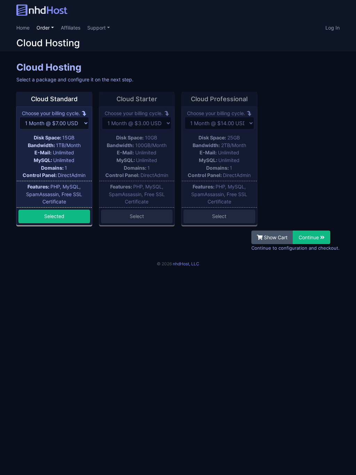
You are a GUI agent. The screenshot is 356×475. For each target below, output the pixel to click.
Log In (332, 28)
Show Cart (275, 237)
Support (97, 28)
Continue (309, 237)
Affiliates (70, 28)
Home (23, 28)
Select (137, 216)
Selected (54, 216)
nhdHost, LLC (186, 263)
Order (44, 28)
